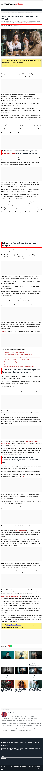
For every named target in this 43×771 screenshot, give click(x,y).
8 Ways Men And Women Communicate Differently (17, 359)
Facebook (3, 754)
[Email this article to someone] (9, 646)
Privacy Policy (4, 768)
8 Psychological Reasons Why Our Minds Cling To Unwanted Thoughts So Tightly (21, 660)
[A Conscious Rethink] (12, 4)
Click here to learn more (10, 65)
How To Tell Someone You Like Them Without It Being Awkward (20, 366)
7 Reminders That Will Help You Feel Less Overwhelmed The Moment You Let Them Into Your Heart (20, 690)
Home (9, 12)
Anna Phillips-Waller (13, 27)
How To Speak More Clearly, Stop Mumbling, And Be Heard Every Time (22, 357)
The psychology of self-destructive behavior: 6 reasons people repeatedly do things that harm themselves (6, 677)
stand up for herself (20, 530)
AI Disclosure (22, 768)
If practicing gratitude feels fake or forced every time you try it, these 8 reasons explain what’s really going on (7, 661)
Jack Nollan (7, 25)
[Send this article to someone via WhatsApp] (11, 646)
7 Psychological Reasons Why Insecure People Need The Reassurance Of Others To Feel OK (21, 677)
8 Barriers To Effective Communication (14, 352)
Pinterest (3, 758)
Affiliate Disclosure (13, 768)
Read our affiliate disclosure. (26, 22)
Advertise (37, 766)
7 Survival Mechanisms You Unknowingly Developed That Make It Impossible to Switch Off (7, 690)
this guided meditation (13, 625)
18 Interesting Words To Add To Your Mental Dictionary (18, 354)
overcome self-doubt (33, 250)
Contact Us (31, 766)
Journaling (4, 331)
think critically (8, 153)
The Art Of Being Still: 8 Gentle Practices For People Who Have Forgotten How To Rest (35, 689)
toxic (23, 476)
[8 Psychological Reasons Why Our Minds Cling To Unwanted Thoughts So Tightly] (21, 655)
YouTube (3, 756)
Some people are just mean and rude (11, 596)
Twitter (3, 761)
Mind (13, 12)
